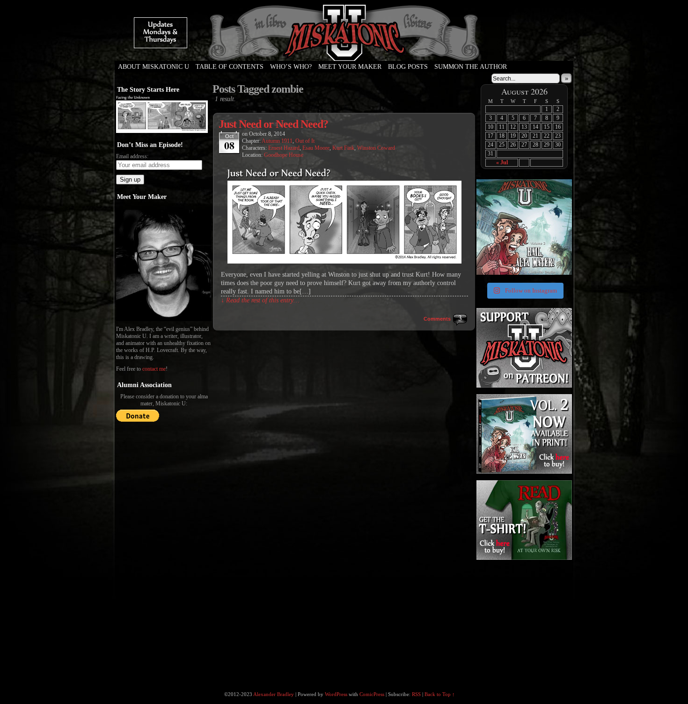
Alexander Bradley (273, 694)
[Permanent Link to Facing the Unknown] (162, 131)
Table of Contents (229, 66)
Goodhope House (283, 155)
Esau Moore (315, 148)
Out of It (305, 141)
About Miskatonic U (153, 66)
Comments (437, 319)
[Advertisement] (523, 620)
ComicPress (371, 694)
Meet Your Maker (349, 66)
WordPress (336, 694)
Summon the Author (470, 66)
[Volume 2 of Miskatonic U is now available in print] (524, 227)
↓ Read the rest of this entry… (260, 300)
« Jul (502, 162)
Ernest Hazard (284, 148)
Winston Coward (376, 148)
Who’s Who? (291, 66)
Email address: (132, 156)
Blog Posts (408, 66)
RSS (416, 694)
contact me (154, 369)
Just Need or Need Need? (273, 124)
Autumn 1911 (277, 141)
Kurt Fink (343, 148)
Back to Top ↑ (440, 694)
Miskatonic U (344, 51)
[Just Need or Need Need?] (344, 261)
